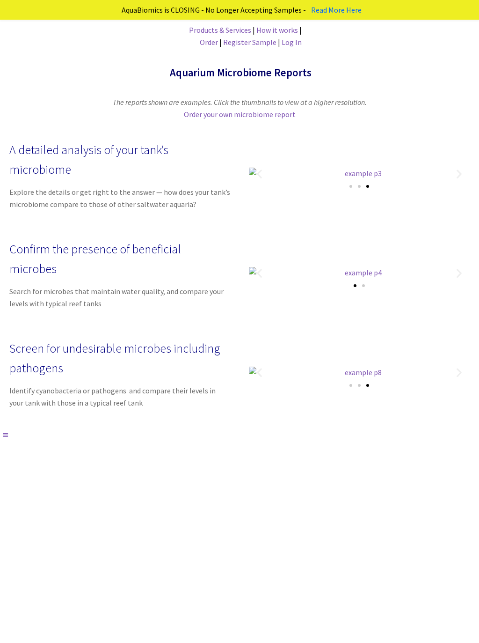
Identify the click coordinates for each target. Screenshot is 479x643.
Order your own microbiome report (240, 114)
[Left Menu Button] (5, 435)
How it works (277, 30)
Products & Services (220, 30)
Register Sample (249, 42)
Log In (292, 42)
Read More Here (336, 10)
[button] (259, 174)
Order (209, 42)
